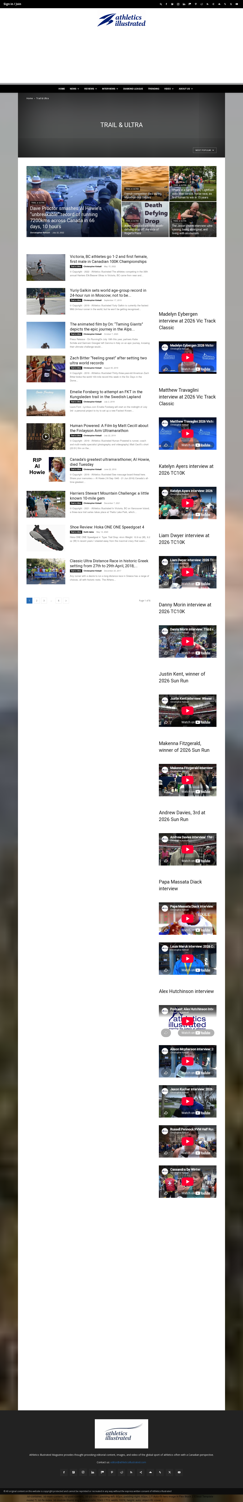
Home (62, 88)
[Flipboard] (172, 4)
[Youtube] (236, 4)
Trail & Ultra (37, 202)
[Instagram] (178, 4)
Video (167, 88)
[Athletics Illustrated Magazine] (121, 20)
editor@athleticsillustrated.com (128, 1462)
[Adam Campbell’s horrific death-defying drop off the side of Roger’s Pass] (145, 217)
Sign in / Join (12, 4)
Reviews (89, 88)
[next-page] (66, 601)
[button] (161, 4)
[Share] (213, 4)
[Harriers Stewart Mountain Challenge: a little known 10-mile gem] (46, 504)
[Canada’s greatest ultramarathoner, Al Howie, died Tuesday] (46, 469)
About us (184, 88)
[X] (231, 4)
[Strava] (225, 4)
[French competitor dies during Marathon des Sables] (145, 183)
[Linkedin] (184, 4)
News (73, 88)
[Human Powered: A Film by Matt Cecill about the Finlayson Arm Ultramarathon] (46, 436)
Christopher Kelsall (40, 232)
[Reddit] (201, 4)
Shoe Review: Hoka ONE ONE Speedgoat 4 (107, 527)
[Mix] (189, 4)
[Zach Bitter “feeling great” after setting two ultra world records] (46, 369)
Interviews (108, 88)
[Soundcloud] (219, 4)
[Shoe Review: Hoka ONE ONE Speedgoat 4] (46, 538)
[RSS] (207, 4)
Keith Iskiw (89, 532)
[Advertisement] (121, 58)
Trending (153, 88)
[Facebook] (166, 4)
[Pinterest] (195, 4)
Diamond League (133, 88)
